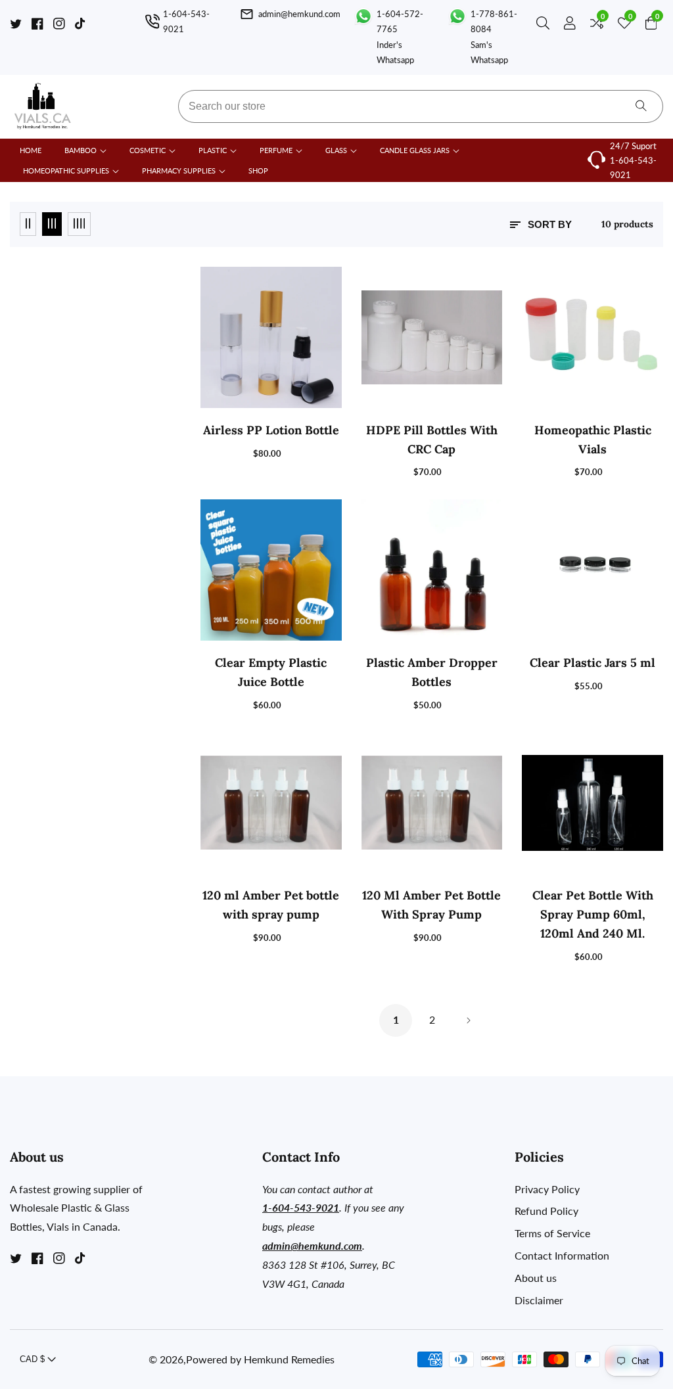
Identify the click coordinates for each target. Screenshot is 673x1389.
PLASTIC (212, 150)
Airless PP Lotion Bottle (271, 430)
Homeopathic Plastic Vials (592, 439)
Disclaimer (539, 1300)
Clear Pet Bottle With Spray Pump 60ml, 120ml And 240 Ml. (592, 914)
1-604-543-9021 (633, 167)
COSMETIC (147, 150)
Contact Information (562, 1255)
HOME (30, 150)
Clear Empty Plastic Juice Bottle (271, 672)
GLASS (336, 150)
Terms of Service (552, 1233)
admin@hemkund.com (312, 1245)
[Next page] (468, 1020)
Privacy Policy (547, 1189)
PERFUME (276, 150)
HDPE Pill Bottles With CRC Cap (432, 439)
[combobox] (420, 106)
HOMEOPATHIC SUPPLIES (66, 170)
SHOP (258, 170)
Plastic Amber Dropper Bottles (432, 672)
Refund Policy (546, 1210)
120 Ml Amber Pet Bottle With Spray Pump (431, 905)
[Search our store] (545, 25)
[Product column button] (28, 224)
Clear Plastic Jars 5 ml (592, 662)
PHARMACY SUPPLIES (179, 170)
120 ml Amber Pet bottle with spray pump (270, 905)
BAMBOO (80, 150)
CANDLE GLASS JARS (416, 150)
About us (536, 1277)
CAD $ (33, 1359)
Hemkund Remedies (289, 1359)
